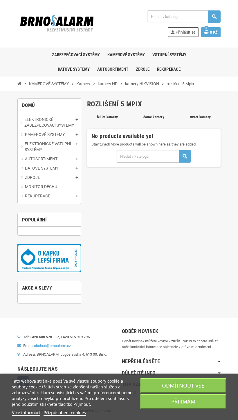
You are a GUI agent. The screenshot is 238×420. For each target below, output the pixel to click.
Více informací (26, 412)
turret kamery (200, 117)
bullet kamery (107, 117)
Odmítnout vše (183, 385)
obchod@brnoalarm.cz (52, 345)
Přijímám (183, 401)
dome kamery (153, 117)
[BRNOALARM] (56, 23)
